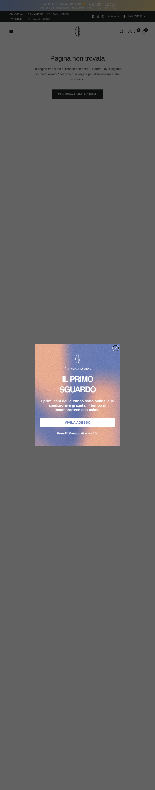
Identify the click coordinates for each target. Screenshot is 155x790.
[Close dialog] (116, 348)
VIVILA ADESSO (78, 422)
